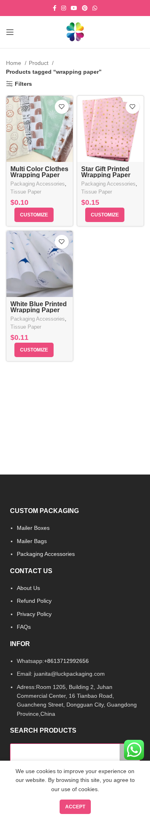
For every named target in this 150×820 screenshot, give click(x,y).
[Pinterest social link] (85, 8)
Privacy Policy (34, 614)
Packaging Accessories (37, 184)
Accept (75, 807)
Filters (23, 84)
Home (14, 63)
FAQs (24, 627)
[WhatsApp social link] (95, 8)
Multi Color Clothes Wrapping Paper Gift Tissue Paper (39, 175)
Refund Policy (34, 601)
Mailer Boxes (33, 528)
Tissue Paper (25, 192)
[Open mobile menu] (10, 32)
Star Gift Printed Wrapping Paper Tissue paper (105, 175)
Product (39, 63)
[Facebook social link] (54, 8)
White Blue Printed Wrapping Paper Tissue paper (38, 310)
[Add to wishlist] (62, 107)
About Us (28, 588)
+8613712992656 (66, 661)
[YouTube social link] (74, 8)
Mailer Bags (32, 541)
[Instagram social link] (63, 8)
